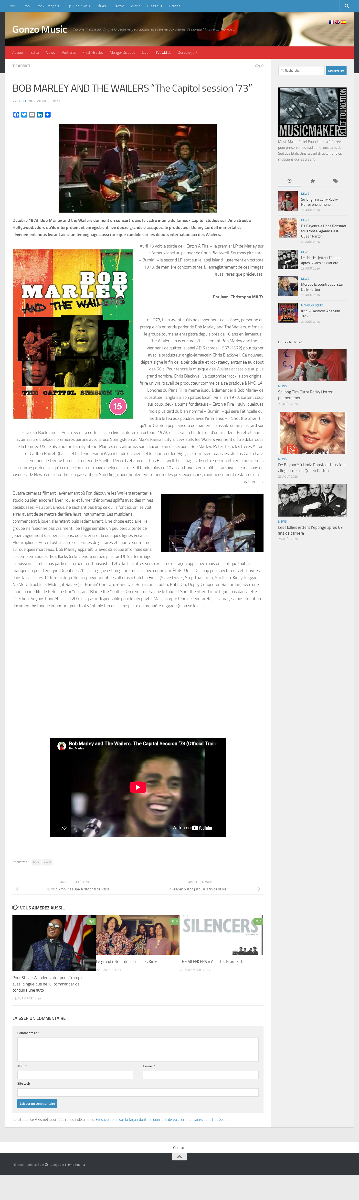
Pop (26, 6)
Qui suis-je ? (187, 52)
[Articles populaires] (312, 181)
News (50, 52)
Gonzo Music (39, 29)
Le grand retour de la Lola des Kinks (127, 961)
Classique (154, 6)
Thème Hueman (75, 1165)
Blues (101, 6)
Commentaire (28, 1033)
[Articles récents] (289, 181)
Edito (35, 52)
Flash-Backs (93, 52)
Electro (118, 6)
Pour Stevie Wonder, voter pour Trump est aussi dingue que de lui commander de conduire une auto (49, 984)
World (135, 6)
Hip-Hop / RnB (78, 6)
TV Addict (163, 52)
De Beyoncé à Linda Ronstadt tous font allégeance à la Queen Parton (323, 231)
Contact (179, 1147)
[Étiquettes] (335, 181)
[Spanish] (343, 22)
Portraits (69, 52)
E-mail (149, 1066)
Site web (23, 1083)
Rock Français (47, 6)
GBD (22, 101)
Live (145, 52)
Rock (13, 6)
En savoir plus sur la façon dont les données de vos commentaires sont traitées (160, 1119)
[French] (331, 22)
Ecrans (174, 6)
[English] (337, 22)
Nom (22, 1066)
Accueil (18, 52)
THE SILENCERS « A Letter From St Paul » (216, 961)
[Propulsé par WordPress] (46, 1164)
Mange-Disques (122, 52)
